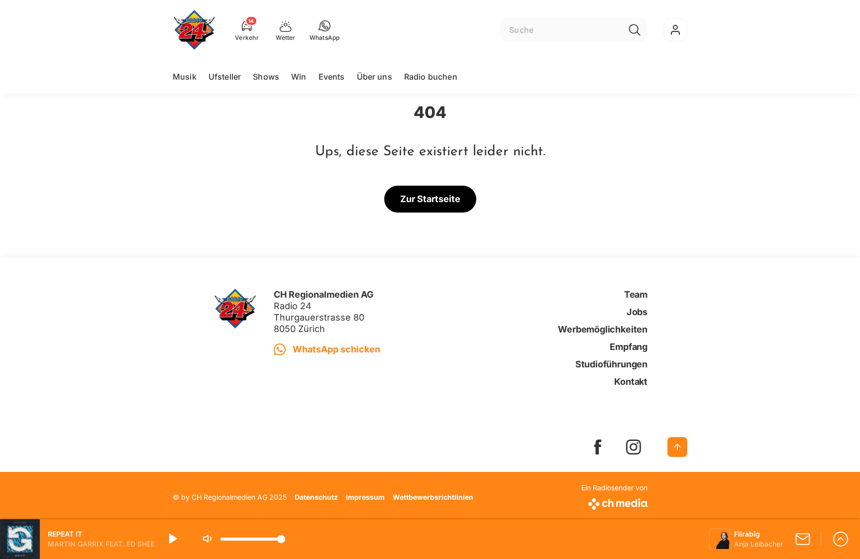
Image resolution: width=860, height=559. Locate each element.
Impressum (365, 497)
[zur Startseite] (194, 30)
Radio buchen (430, 77)
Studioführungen (611, 364)
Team (635, 294)
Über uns (374, 77)
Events (332, 77)
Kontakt (630, 381)
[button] (325, 30)
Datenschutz (316, 497)
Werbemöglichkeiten (602, 329)
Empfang (628, 346)
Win (298, 77)
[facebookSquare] (598, 447)
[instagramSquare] (634, 447)
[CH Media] (614, 502)
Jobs (637, 312)
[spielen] (172, 539)
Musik (185, 77)
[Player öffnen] (840, 539)
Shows (266, 77)
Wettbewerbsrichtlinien (433, 497)
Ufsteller (225, 77)
